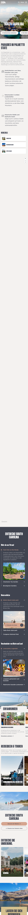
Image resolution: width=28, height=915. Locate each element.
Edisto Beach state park (11, 600)
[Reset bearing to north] (25, 162)
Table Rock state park (10, 630)
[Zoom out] (25, 160)
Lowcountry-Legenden (10, 649)
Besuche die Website (13, 824)
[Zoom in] (25, 158)
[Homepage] (3, 3)
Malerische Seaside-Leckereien (13, 685)
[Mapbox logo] (4, 521)
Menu (22, 2)
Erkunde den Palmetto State (14, 828)
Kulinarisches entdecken (10, 33)
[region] (14, 340)
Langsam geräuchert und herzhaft (11, 680)
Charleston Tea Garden (10, 582)
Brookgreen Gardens (10, 586)
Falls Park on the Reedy (10, 550)
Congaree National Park (11, 634)
